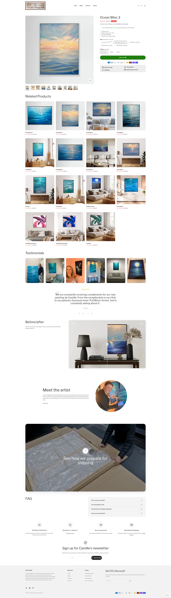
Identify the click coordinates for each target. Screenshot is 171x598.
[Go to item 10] (75, 88)
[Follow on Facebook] (26, 588)
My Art (81, 5)
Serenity (27, 206)
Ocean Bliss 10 (28, 132)
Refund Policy (88, 578)
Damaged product (89, 573)
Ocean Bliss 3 (59, 132)
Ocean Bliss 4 (120, 169)
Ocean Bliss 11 (59, 169)
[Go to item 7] (59, 88)
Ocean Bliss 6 (120, 132)
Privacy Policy (88, 576)
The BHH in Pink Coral (30, 243)
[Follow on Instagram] (30, 588)
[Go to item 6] (54, 88)
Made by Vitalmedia (39, 592)
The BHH (88, 243)
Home (75, 5)
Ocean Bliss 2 (89, 169)
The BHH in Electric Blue (61, 243)
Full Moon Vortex (90, 206)
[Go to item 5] (49, 88)
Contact (95, 5)
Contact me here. (70, 533)
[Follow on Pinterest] (33, 588)
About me (88, 5)
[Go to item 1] (27, 88)
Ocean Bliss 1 (59, 206)
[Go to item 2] (33, 88)
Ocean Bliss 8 (120, 206)
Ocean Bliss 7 (28, 169)
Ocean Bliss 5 (89, 132)
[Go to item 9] (70, 88)
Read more (45, 403)
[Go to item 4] (43, 88)
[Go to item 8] (65, 88)
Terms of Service (89, 580)
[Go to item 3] (38, 88)
